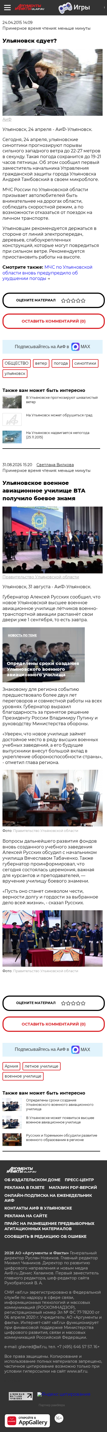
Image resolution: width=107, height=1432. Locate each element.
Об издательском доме (32, 1179)
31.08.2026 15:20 (17, 464)
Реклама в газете (24, 1187)
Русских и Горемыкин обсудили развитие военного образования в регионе (61, 1137)
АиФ (7, 119)
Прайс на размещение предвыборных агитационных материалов (49, 1226)
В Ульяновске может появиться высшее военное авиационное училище (60, 1120)
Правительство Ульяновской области (40, 577)
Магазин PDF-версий (73, 1187)
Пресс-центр (79, 1179)
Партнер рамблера (52, 1405)
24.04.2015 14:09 (17, 22)
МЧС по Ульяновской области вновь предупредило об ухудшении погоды (47, 273)
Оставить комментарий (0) (54, 321)
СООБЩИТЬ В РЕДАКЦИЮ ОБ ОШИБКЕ (45, 1236)
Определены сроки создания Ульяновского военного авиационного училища (60, 1104)
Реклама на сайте (25, 1215)
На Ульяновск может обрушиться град (59, 415)
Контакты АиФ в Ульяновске (38, 1208)
